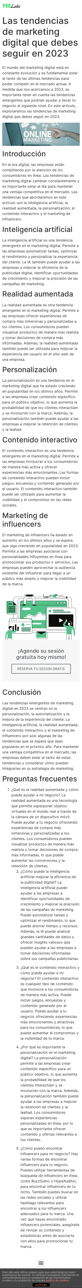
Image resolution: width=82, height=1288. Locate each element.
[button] (41, 1263)
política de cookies (57, 1280)
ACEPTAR (41, 1285)
